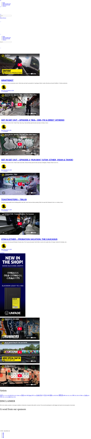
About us (4, 39)
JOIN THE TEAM (6, 38)
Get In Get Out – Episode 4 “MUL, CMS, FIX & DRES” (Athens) (32, 120)
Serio (83, 395)
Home (3, 36)
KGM (53, 395)
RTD (79, 395)
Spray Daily (3, 90)
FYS (45, 395)
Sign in (1, 17)
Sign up (4, 17)
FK (41, 395)
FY (43, 395)
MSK (64, 395)
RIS (77, 395)
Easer (30, 395)
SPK (88, 395)
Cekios (18, 395)
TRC (3, 396)
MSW (67, 395)
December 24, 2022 (10, 90)
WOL (15, 396)
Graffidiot (7, 80)
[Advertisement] (10, 421)
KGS (55, 395)
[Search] (0, 16)
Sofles (86, 395)
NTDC (71, 395)
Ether (35, 395)
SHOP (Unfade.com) (6, 37)
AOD (9, 395)
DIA (22, 395)
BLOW (11, 395)
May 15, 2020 (9, 209)
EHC (33, 395)
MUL (69, 395)
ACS (5, 395)
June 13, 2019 (9, 249)
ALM (7, 395)
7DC (3, 395)
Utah (7, 396)
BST (15, 395)
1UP (1, 395)
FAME (38, 395)
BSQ (14, 395)
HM (51, 395)
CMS (20, 395)
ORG (73, 395)
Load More (2, 252)
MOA (61, 395)
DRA (25, 395)
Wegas (12, 396)
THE (1, 396)
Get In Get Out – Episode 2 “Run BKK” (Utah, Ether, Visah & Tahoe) (37, 160)
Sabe (81, 395)
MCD (57, 395)
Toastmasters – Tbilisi (14, 199)
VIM (9, 396)
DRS (27, 395)
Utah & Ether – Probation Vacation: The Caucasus (29, 239)
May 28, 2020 (9, 169)
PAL (76, 395)
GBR (48, 395)
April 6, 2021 (8, 130)
